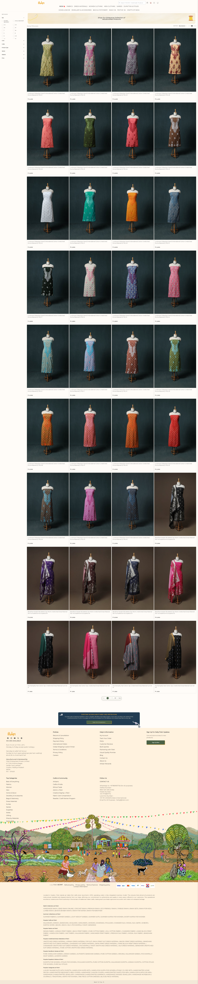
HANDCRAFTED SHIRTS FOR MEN (117, 972)
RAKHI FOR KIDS (145, 908)
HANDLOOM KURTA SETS (81, 970)
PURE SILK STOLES (60, 964)
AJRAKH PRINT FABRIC (63, 931)
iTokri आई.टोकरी (57, 885)
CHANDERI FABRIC (129, 931)
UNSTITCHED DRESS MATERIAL (54, 941)
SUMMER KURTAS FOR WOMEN (112, 917)
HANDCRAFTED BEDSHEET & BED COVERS (65, 972)
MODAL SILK (130, 923)
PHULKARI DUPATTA (84, 962)
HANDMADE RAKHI (50, 908)
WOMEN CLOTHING (96, 6)
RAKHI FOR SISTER (79, 910)
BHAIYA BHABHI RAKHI (63, 910)
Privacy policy (80, 885)
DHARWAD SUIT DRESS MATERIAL (82, 943)
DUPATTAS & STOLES (131, 6)
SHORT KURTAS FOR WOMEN (134, 917)
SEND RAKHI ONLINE (65, 908)
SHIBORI (145, 923)
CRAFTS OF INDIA (133, 10)
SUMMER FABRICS (50, 917)
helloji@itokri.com (122, 800)
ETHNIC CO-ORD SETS (124, 970)
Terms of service (92, 885)
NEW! (61, 6)
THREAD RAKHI (123, 908)
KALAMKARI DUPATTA (119, 962)
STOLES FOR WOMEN (68, 962)
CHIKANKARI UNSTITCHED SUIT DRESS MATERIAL (60, 945)
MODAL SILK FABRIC (135, 933)
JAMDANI (91, 923)
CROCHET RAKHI (81, 908)
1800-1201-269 (104, 790)
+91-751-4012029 (105, 798)
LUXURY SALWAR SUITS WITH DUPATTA (57, 970)
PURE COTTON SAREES (109, 954)
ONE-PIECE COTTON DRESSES (89, 976)
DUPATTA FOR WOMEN (51, 962)
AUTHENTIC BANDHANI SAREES (88, 954)
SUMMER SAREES (63, 917)
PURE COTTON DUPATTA (101, 962)
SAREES (119, 6)
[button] (157, 3)
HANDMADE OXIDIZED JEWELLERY (118, 974)
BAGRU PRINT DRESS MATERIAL (131, 941)
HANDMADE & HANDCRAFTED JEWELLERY (58, 974)
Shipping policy (104, 885)
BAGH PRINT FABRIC (80, 931)
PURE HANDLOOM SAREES (53, 954)
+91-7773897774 (105, 794)
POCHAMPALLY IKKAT (79, 925)
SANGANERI (83, 923)
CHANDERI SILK (119, 923)
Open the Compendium (99, 722)
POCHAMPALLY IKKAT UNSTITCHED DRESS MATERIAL (98, 945)
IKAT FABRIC (70, 933)
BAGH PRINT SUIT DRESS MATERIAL (105, 941)
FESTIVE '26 (121, 10)
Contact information (81, 886)
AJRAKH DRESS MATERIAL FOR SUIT (79, 941)
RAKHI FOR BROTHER (94, 910)
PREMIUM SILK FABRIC (119, 933)
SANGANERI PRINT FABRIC (100, 933)
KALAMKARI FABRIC (82, 933)
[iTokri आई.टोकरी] (41, 2)
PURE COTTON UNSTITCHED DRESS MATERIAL (76, 948)
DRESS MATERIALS (80, 6)
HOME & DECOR (64, 10)
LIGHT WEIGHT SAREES (79, 917)
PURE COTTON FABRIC (97, 931)
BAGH (64, 925)
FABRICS (70, 6)
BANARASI (92, 925)
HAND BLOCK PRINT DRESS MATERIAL (132, 943)
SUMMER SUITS (94, 917)
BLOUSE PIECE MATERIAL (110, 976)
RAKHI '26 (112, 10)
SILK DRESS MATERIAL (127, 945)
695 (115, 698)
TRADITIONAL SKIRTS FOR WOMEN (64, 976)
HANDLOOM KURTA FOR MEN (140, 972)
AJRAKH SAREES (70, 954)
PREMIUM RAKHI (94, 908)
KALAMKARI (47, 923)
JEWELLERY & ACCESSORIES (81, 10)
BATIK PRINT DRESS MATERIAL (106, 943)
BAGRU (58, 925)
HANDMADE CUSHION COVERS (92, 972)
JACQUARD (73, 923)
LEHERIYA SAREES (61, 956)
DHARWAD (100, 923)
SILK (69, 925)
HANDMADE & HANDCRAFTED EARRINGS (90, 974)
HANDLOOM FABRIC (57, 933)
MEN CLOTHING (109, 6)
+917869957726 (115, 785)
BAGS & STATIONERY (100, 10)
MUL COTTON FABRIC (113, 931)
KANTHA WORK (49, 925)
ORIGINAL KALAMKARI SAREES (129, 954)
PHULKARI (109, 923)
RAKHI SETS (134, 908)
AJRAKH (56, 923)
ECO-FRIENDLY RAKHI (108, 908)
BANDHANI (64, 923)
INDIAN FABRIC (48, 931)
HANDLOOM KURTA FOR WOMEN (103, 970)
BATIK (138, 923)
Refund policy (69, 885)
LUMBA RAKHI (48, 910)
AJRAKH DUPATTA (134, 962)
